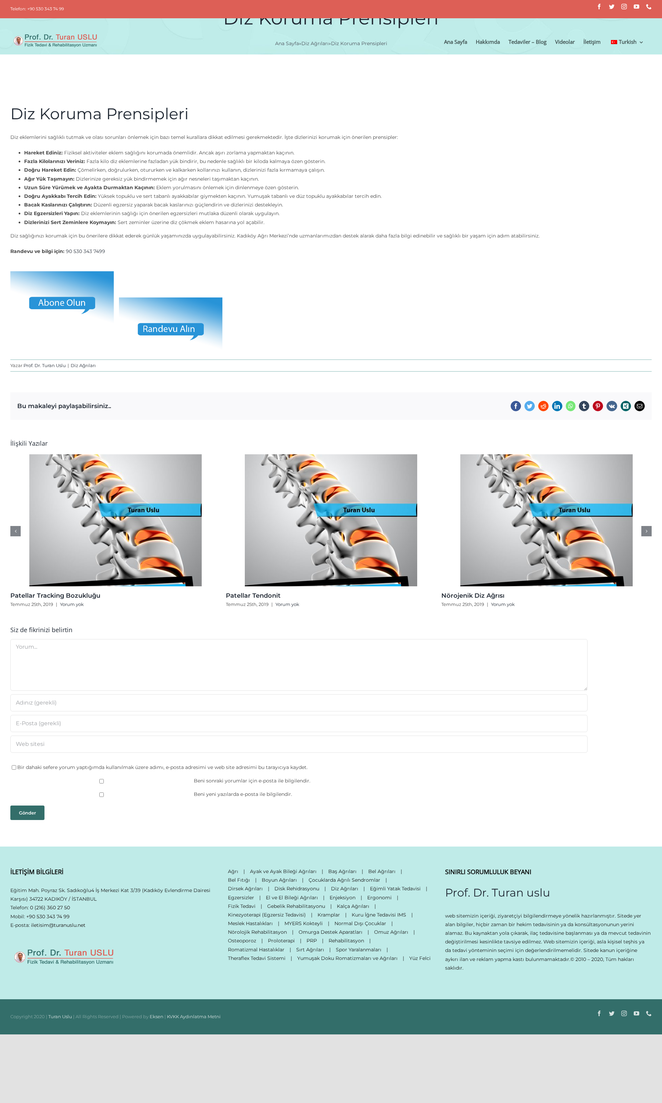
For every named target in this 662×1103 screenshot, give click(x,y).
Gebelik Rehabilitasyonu (296, 906)
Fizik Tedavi (241, 906)
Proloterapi (281, 941)
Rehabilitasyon (346, 941)
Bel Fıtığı (239, 880)
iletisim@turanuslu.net (58, 925)
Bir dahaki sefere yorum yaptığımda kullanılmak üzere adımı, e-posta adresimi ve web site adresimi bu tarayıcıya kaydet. (162, 767)
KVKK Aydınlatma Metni (194, 1016)
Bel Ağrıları (381, 871)
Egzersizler (241, 897)
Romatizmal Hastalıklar (256, 950)
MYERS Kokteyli (303, 923)
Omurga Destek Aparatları (330, 932)
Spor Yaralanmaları (358, 950)
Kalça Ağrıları (353, 906)
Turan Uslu (60, 1016)
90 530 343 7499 (85, 251)
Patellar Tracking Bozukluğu (55, 595)
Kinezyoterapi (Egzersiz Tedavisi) (267, 915)
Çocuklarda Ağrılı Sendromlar (344, 880)
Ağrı (233, 871)
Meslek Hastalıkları (250, 923)
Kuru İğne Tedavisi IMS (379, 915)
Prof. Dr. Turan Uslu (44, 365)
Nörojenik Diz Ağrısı (472, 595)
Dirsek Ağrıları (245, 889)
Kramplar (329, 915)
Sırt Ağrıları (310, 950)
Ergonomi (379, 897)
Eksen (156, 1016)
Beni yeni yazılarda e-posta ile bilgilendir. (243, 794)
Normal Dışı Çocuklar (360, 923)
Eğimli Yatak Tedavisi (395, 889)
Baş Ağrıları (342, 871)
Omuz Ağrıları (391, 932)
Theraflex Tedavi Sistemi (256, 958)
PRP (312, 941)
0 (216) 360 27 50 (50, 907)
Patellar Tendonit (253, 595)
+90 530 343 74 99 (48, 916)
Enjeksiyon (342, 897)
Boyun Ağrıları (279, 880)
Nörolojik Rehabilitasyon (257, 932)
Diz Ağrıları (83, 365)
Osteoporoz (242, 941)
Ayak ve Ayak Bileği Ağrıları (283, 871)
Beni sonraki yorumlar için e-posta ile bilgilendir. (252, 781)
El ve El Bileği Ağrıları (292, 897)
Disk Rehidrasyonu (296, 889)
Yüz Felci (420, 958)
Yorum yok (72, 604)
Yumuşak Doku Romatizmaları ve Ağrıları (347, 958)
